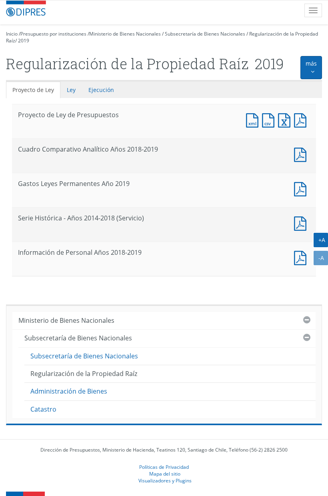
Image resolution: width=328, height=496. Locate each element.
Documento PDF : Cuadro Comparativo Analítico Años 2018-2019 (302, 154)
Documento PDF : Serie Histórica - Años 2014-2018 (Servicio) (302, 223)
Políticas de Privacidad (164, 467)
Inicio (12, 33)
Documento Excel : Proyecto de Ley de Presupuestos (286, 119)
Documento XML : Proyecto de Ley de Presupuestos (254, 119)
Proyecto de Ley (33, 90)
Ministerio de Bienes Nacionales (125, 33)
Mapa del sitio (164, 473)
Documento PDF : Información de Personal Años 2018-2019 (302, 257)
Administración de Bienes (68, 391)
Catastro (43, 409)
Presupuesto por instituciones (53, 33)
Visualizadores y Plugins (165, 480)
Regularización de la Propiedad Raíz (83, 373)
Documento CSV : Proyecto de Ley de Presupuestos (270, 119)
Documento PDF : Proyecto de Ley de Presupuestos (302, 119)
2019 (23, 40)
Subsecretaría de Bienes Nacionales (205, 33)
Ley (71, 90)
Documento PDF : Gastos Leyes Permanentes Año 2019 (302, 188)
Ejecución (101, 90)
